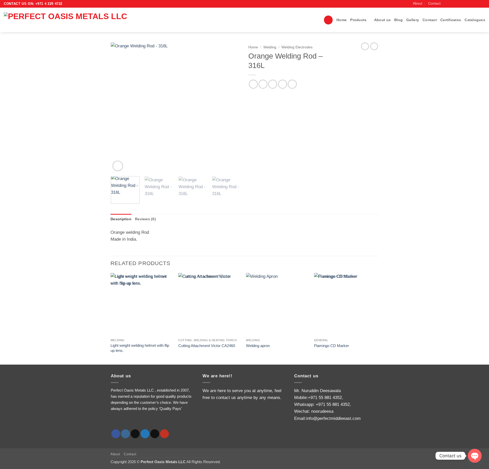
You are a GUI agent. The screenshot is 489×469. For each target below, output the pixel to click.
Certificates (450, 20)
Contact (434, 3)
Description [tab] (121, 219)
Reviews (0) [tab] (145, 219)
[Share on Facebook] (253, 84)
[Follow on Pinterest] (477, 4)
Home (341, 20)
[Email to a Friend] (272, 84)
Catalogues (475, 20)
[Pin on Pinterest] (282, 84)
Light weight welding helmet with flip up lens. (140, 348)
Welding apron (258, 345)
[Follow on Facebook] (446, 4)
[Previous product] (374, 46)
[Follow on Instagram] (451, 4)
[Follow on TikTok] (456, 4)
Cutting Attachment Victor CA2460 (206, 345)
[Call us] (472, 4)
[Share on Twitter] (263, 84)
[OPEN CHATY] (475, 456)
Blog (398, 20)
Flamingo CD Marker (331, 345)
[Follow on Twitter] (462, 4)
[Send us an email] (467, 4)
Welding (269, 47)
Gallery (412, 20)
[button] (328, 20)
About (417, 3)
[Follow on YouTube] (482, 4)
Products (358, 20)
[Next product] (365, 46)
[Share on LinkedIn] (292, 84)
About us (382, 20)
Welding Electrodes (297, 47)
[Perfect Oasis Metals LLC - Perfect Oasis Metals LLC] (78, 20)
